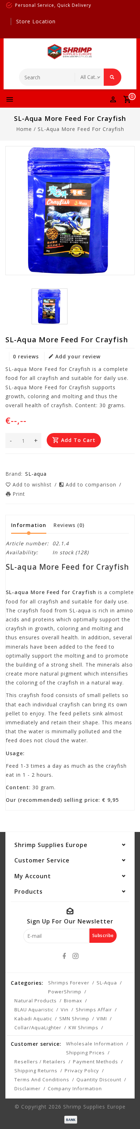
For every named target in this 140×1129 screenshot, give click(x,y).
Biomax (73, 1000)
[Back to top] (125, 1111)
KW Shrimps (83, 1027)
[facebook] (64, 956)
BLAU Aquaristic (33, 1009)
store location (36, 21)
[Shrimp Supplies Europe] (70, 52)
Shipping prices (85, 1052)
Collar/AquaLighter (37, 1027)
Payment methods (95, 1061)
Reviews (68, 525)
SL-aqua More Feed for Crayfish (81, 129)
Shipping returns (35, 1070)
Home (24, 129)
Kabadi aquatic (33, 1018)
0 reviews (26, 356)
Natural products (35, 1000)
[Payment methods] (70, 1119)
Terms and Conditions (41, 1079)
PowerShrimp (64, 991)
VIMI (102, 1018)
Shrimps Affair (94, 1009)
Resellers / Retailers (40, 1061)
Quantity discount (98, 1079)
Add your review (78, 356)
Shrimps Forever (68, 982)
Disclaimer (27, 1088)
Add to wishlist (33, 484)
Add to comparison (92, 484)
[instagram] (75, 956)
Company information (75, 1088)
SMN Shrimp (74, 1018)
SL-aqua (107, 982)
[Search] (112, 77)
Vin (65, 1009)
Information (28, 525)
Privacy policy (82, 1070)
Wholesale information (94, 1043)
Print (19, 493)
